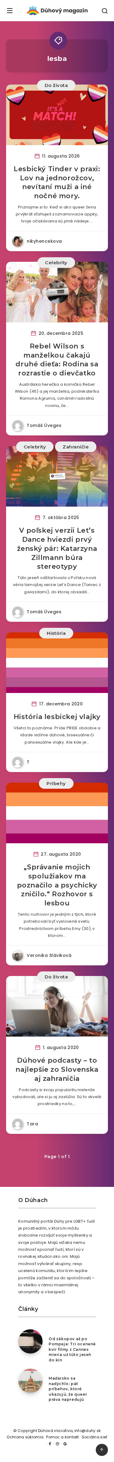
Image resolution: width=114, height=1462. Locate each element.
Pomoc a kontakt (62, 1437)
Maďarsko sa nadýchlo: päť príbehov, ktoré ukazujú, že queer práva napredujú (68, 1389)
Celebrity (56, 262)
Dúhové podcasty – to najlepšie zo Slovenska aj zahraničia (57, 1069)
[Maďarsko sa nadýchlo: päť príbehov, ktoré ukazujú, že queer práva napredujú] (30, 1381)
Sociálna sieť (94, 1437)
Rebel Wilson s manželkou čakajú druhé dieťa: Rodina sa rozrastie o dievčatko (57, 359)
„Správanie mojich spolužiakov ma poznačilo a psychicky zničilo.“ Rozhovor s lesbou (57, 885)
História (56, 633)
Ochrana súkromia (25, 1437)
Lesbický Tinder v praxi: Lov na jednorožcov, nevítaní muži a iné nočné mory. (57, 182)
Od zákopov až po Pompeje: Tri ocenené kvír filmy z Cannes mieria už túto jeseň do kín (72, 1349)
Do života (56, 85)
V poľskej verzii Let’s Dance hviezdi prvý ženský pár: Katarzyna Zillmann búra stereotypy (57, 548)
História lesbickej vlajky (57, 717)
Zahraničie (76, 447)
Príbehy (56, 783)
